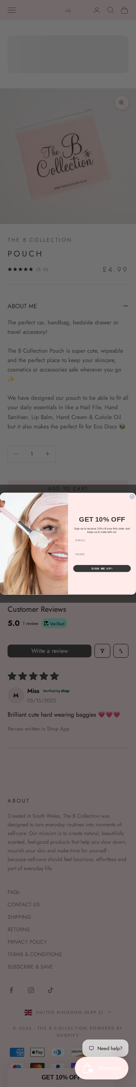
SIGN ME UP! (102, 568)
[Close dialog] (132, 496)
